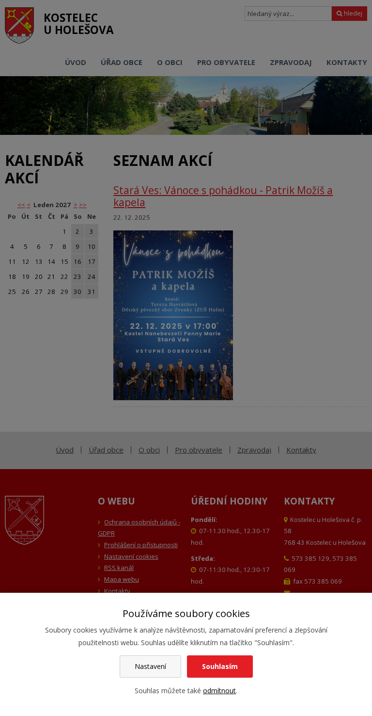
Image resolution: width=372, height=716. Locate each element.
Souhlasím (220, 666)
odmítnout (219, 690)
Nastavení (150, 666)
